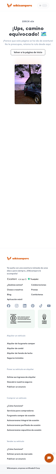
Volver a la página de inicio (28, 52)
